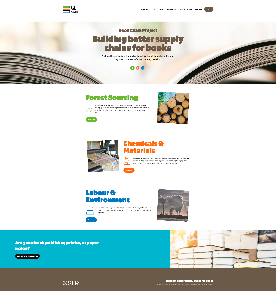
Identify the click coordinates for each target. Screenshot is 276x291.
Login (209, 9)
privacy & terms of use (207, 285)
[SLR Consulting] (71, 283)
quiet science (176, 285)
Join (155, 9)
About (190, 9)
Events (182, 9)
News (162, 9)
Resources (171, 9)
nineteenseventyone (196, 285)
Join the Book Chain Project (27, 256)
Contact (198, 9)
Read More (91, 119)
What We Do (146, 9)
